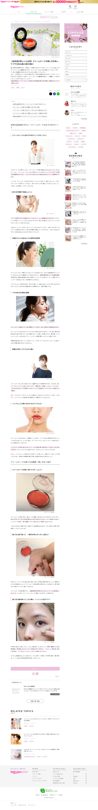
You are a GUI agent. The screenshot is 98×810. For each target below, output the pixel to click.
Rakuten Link (76, 780)
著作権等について (53, 795)
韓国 (80, 133)
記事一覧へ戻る (35, 701)
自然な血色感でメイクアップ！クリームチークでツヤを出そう (30, 116)
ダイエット (68, 144)
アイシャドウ (69, 136)
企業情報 (37, 795)
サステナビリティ (32, 805)
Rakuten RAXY (17, 7)
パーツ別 (76, 141)
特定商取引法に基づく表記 (59, 783)
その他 (66, 74)
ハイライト (45, 756)
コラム (66, 71)
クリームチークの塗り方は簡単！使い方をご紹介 (26, 107)
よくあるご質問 (79, 11)
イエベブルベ (80, 138)
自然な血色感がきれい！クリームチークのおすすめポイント (29, 104)
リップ (84, 136)
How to (13, 87)
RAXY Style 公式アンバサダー (30, 756)
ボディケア (67, 61)
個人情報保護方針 (44, 795)
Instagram (75, 776)
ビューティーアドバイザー (38, 780)
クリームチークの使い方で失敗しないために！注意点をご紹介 (30, 113)
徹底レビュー (73, 133)
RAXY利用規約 (56, 780)
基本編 (18, 87)
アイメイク (67, 58)
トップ (18, 11)
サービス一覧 (13, 805)
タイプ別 (81, 147)
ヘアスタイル (71, 138)
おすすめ (75, 127)
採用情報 (60, 795)
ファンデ (31, 726)
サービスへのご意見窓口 (58, 778)
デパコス (38, 756)
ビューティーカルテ (36, 778)
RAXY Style (34, 11)
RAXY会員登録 (76, 771)
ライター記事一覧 (55, 694)
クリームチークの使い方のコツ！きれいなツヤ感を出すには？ (30, 110)
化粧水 (83, 141)
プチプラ (69, 141)
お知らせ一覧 (56, 771)
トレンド (77, 136)
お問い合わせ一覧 (22, 805)
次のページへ (35, 669)
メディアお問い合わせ (58, 774)
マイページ (34, 776)
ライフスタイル (72, 147)
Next (57, 676)
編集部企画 (82, 127)
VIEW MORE (84, 119)
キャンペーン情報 (49, 11)
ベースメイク (17, 85)
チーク (23, 87)
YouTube (75, 783)
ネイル (66, 68)
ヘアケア (67, 65)
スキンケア (67, 52)
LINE (74, 778)
